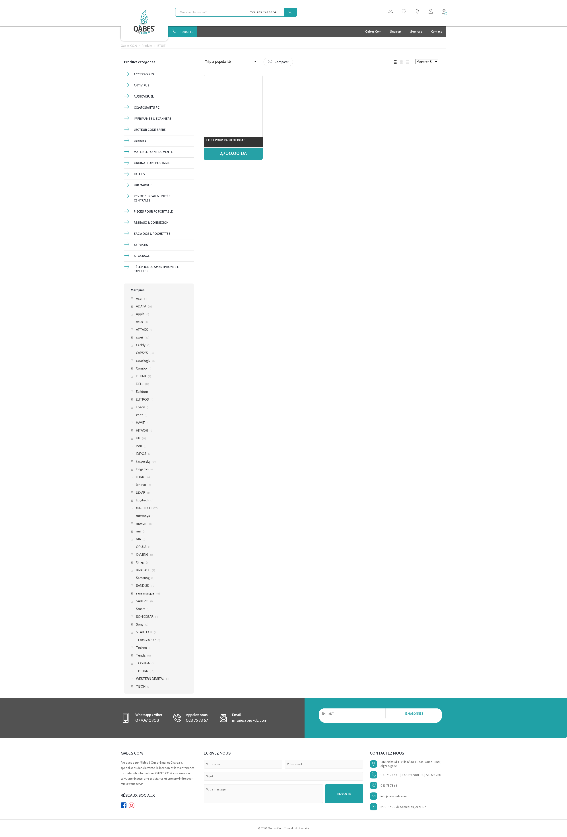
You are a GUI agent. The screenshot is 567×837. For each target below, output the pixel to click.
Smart (140, 609)
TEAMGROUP (146, 640)
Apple (140, 314)
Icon (139, 446)
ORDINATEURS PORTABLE (152, 163)
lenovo (141, 485)
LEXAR (140, 493)
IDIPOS (141, 454)
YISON (141, 686)
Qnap (140, 562)
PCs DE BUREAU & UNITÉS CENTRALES (152, 198)
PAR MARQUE (143, 185)
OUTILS (139, 174)
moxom (141, 524)
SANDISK (142, 586)
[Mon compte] (430, 12)
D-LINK (141, 376)
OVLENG (142, 555)
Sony (140, 624)
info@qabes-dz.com (394, 796)
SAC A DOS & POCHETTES (152, 234)
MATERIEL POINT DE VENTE (153, 152)
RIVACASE (143, 570)
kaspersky (143, 461)
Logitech (142, 500)
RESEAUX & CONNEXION (151, 223)
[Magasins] (417, 12)
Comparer (281, 62)
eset (139, 415)
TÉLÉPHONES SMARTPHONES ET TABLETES (157, 269)
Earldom (142, 392)
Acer (139, 299)
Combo (141, 368)
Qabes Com (373, 31)
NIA (138, 539)
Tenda (141, 655)
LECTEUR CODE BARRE (150, 130)
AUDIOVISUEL (144, 96)
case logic (143, 361)
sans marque (145, 593)
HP (138, 438)
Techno (141, 648)
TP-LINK (142, 671)
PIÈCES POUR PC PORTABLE (153, 211)
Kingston (142, 469)
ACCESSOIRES (144, 74)
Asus (139, 322)
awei (139, 337)
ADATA (141, 306)
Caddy (141, 345)
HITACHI (142, 430)
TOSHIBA (143, 663)
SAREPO (142, 601)
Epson (140, 407)
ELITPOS (142, 399)
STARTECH (144, 632)
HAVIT (140, 423)
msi (138, 531)
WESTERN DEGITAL (150, 679)
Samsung (143, 578)
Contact (436, 31)
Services (416, 31)
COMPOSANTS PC (146, 108)
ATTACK (142, 330)
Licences (140, 141)
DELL (139, 384)
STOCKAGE (142, 256)
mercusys (143, 516)
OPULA (141, 547)
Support (395, 31)
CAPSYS (142, 353)
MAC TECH (143, 508)
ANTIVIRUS (142, 85)
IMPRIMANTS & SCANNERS (152, 119)
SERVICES (141, 245)
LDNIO (141, 477)
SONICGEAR (144, 617)
